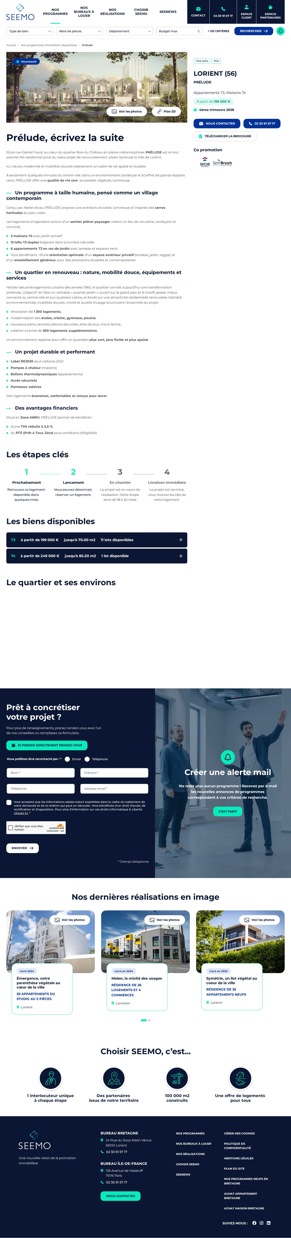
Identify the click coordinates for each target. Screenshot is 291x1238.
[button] (144, 1020)
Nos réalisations (112, 12)
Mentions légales (238, 1158)
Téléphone (100, 759)
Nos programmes (55, 12)
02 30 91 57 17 (116, 1152)
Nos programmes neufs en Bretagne (246, 1181)
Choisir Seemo (141, 12)
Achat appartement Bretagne (240, 1196)
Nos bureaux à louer (84, 12)
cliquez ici (21, 813)
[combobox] (29, 31)
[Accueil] (20, 12)
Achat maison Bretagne (244, 1208)
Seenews (168, 12)
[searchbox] (28, 31)
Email (76, 759)
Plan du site (234, 1168)
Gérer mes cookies (239, 1133)
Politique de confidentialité (237, 1146)
